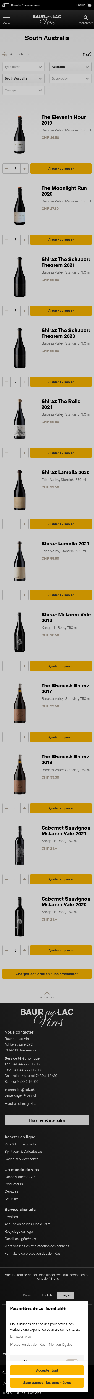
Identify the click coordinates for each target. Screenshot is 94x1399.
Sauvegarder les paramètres (47, 1382)
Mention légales (60, 1344)
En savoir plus (20, 1336)
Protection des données (27, 1344)
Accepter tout (47, 1370)
